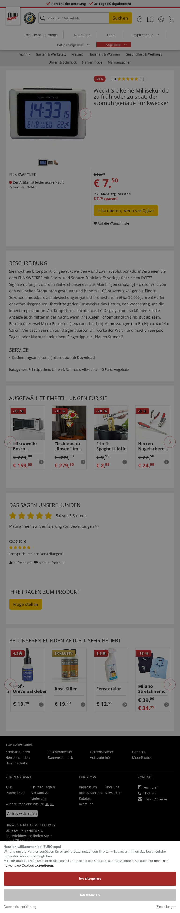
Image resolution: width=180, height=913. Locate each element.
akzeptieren (44, 865)
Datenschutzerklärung (20, 907)
